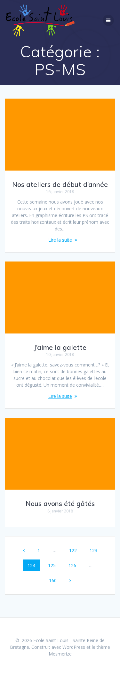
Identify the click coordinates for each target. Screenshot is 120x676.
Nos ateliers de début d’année (60, 184)
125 (53, 565)
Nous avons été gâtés (60, 503)
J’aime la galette (60, 347)
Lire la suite (60, 240)
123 (94, 550)
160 (54, 580)
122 (74, 550)
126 (73, 565)
